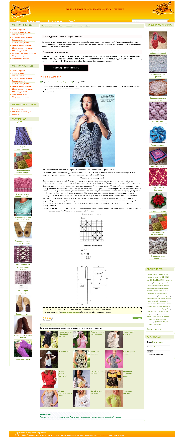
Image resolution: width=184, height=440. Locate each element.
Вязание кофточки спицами (155, 288)
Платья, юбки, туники (21, 43)
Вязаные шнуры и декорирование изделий (23, 267)
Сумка (155, 314)
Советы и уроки (18, 29)
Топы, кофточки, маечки (22, 78)
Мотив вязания (156, 309)
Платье (161, 311)
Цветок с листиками (158, 211)
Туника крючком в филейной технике (65, 334)
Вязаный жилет (161, 303)
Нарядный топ (166, 309)
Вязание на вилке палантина (158, 257)
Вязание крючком (49, 26)
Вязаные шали (163, 301)
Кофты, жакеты (18, 35)
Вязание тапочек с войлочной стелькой (158, 52)
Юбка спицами (157, 324)
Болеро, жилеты (18, 40)
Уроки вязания (159, 322)
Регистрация (157, 342)
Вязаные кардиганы (164, 296)
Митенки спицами (23, 359)
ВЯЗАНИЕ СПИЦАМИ (22, 66)
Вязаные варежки (152, 296)
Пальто (156, 311)
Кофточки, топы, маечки (22, 37)
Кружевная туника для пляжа (127, 373)
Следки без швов (23, 314)
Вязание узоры (151, 293)
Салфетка (150, 314)
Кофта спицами (157, 306)
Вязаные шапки (151, 303)
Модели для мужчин (20, 58)
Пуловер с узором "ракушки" (62, 373)
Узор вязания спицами (159, 319)
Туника (52, 324)
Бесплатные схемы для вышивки (21, 112)
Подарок (166, 311)
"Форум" (71, 21)
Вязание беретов (152, 274)
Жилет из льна (64, 352)
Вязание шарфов (162, 293)
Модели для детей (19, 56)
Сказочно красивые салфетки (158, 99)
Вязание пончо (163, 290)
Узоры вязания (18, 73)
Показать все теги (154, 329)
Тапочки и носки (151, 316)
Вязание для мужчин (159, 283)
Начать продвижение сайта (66, 68)
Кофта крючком (59, 324)
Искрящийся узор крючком (158, 75)
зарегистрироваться (70, 312)
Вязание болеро (163, 274)
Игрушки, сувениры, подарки (24, 53)
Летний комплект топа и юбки (65, 393)
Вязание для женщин (71, 324)
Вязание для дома (19, 51)
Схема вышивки (163, 314)
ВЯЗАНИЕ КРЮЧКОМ (22, 25)
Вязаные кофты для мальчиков (156, 298)
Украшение (150, 321)
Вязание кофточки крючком (160, 285)
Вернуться (136, 318)
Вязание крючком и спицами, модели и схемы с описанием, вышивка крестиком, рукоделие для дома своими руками (75, 435)
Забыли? (157, 347)
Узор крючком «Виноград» (158, 189)
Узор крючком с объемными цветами (158, 123)
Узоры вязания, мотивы (21, 32)
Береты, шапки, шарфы (22, 45)
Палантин (150, 311)
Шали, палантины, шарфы (23, 48)
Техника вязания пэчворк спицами (158, 233)
